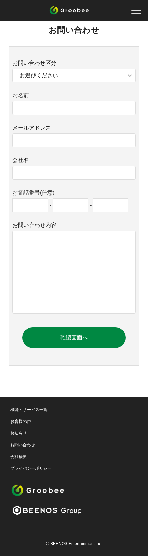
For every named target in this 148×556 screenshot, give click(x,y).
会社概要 (18, 456)
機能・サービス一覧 (28, 409)
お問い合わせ (22, 445)
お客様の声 (20, 421)
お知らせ (18, 433)
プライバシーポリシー (31, 468)
